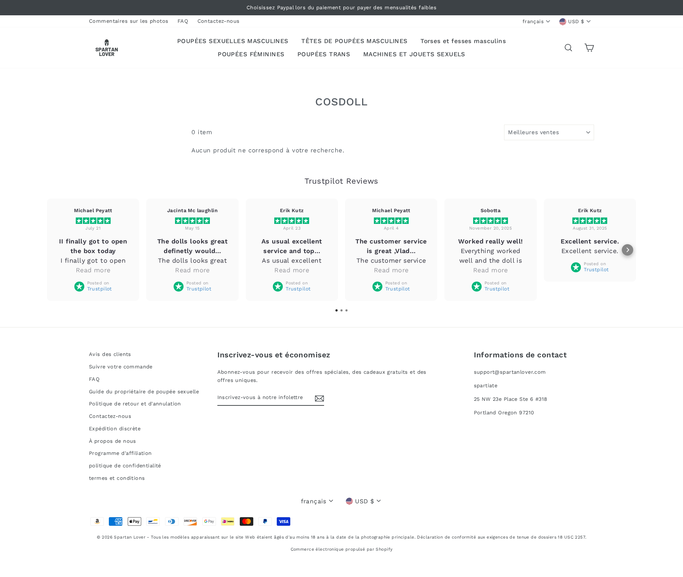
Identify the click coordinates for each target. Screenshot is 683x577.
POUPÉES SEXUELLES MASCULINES (232, 40)
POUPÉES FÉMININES (251, 54)
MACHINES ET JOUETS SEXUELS (414, 54)
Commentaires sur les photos (128, 21)
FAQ (183, 21)
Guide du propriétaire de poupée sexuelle (144, 392)
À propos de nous (112, 441)
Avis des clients (110, 354)
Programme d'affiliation (120, 453)
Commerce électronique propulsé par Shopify (342, 549)
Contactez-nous (218, 21)
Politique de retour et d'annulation (135, 404)
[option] (341, 8)
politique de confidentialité (125, 466)
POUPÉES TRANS (323, 54)
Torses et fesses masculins (463, 40)
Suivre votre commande (121, 367)
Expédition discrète (115, 429)
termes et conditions (117, 478)
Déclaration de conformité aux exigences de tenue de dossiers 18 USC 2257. (501, 537)
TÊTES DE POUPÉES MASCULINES (354, 40)
